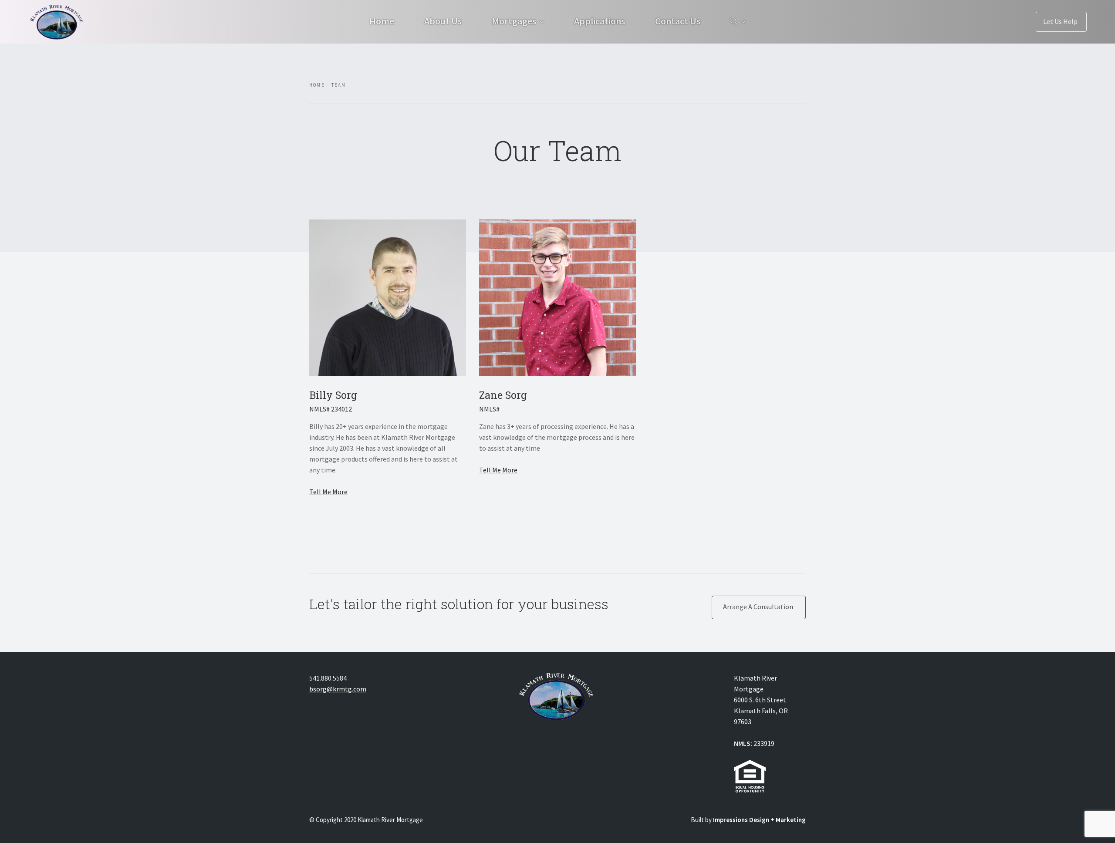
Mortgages (514, 21)
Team (338, 85)
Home (381, 21)
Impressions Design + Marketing (759, 820)
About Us (443, 21)
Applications (599, 21)
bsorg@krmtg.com (337, 689)
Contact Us (677, 21)
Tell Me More (328, 491)
